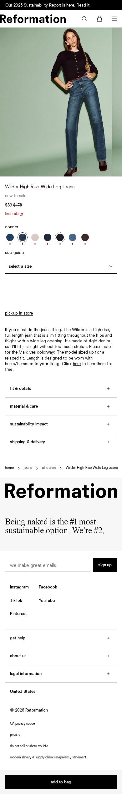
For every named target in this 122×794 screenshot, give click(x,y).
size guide (14, 253)
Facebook (48, 587)
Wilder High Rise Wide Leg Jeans (92, 468)
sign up (105, 565)
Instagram (19, 587)
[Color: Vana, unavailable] (60, 237)
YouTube (47, 600)
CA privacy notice (22, 723)
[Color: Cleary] (10, 237)
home (9, 468)
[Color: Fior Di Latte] (35, 237)
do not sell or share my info (29, 746)
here (77, 364)
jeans (28, 468)
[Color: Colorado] (73, 237)
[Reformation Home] (33, 18)
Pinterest (18, 614)
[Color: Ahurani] (48, 237)
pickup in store (19, 313)
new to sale (16, 196)
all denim (49, 468)
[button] (84, 18)
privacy (15, 735)
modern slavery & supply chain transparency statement (48, 757)
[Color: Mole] (85, 237)
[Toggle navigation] (114, 18)
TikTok (16, 600)
